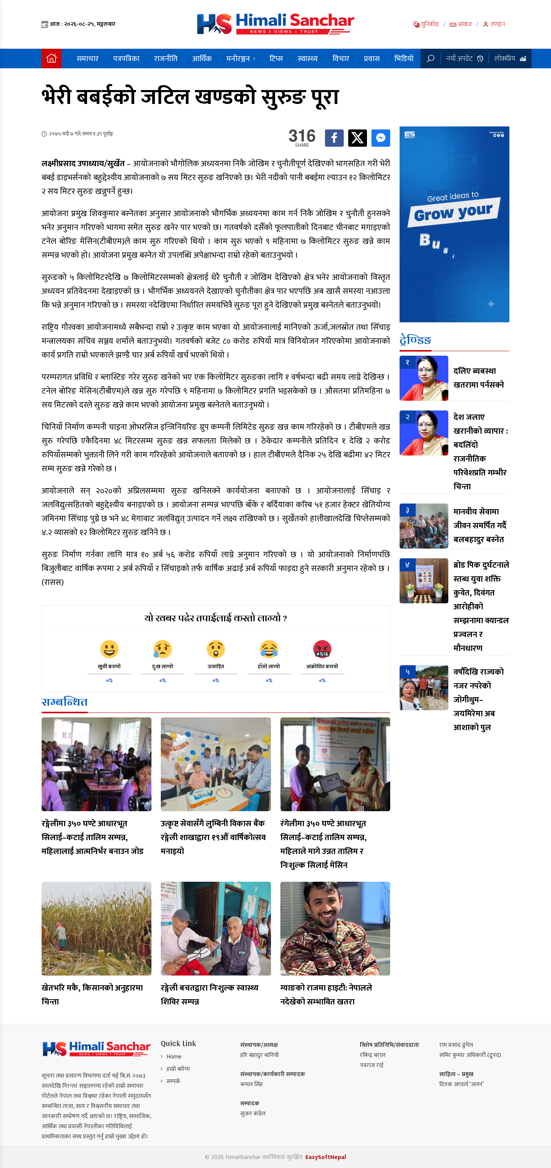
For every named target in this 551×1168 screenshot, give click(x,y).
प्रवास (372, 58)
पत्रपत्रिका (126, 58)
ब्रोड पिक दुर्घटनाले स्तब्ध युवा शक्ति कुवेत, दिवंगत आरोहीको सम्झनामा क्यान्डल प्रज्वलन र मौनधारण (481, 606)
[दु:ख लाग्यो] (163, 649)
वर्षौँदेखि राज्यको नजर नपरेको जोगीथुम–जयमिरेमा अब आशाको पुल (479, 700)
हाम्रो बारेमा (178, 1069)
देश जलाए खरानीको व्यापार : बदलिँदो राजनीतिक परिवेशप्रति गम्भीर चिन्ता (481, 452)
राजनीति (166, 58)
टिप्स (276, 58)
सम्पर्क (173, 1081)
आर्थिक (202, 58)
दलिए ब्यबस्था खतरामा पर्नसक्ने (479, 378)
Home (173, 1057)
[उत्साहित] (216, 649)
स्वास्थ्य (308, 58)
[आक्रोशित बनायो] (322, 649)
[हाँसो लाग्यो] (269, 649)
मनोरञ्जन (238, 58)
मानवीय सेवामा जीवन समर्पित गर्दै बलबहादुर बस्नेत (480, 526)
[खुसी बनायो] (109, 649)
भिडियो (403, 58)
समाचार (87, 58)
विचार (340, 58)
